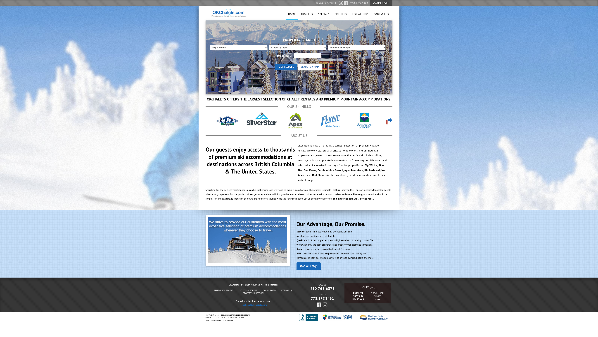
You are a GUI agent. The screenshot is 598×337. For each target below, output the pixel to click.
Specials (324, 14)
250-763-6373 (322, 288)
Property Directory (253, 293)
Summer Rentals (325, 3)
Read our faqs (309, 266)
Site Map (285, 290)
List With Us (360, 14)
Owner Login (269, 290)
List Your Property (248, 290)
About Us (307, 14)
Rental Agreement (223, 290)
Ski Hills (341, 14)
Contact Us (381, 14)
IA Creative (229, 321)
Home (291, 14)
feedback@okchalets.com (253, 304)
